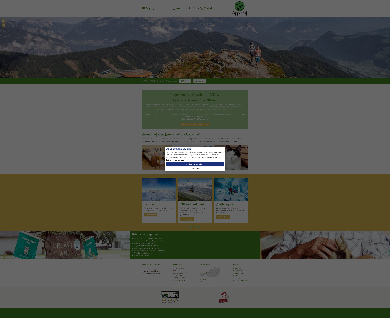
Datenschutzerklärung (175, 160)
